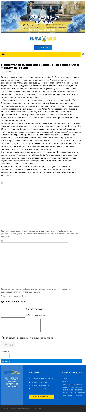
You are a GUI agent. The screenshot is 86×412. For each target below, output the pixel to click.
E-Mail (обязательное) (36, 315)
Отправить (7, 361)
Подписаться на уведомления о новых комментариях (28, 338)
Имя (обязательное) (35, 309)
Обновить (5, 352)
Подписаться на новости (40, 397)
